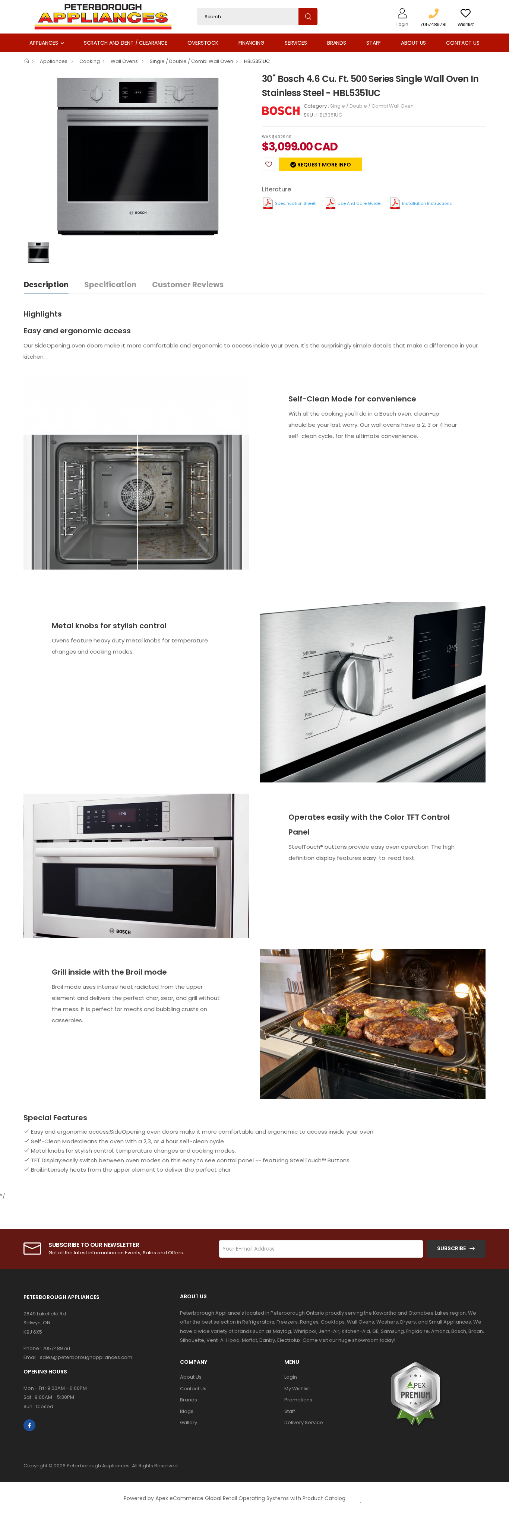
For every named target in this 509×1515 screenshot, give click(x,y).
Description (46, 284)
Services (296, 43)
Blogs (186, 1411)
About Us (413, 43)
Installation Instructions (427, 203)
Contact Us (463, 43)
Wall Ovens (125, 61)
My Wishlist (297, 1388)
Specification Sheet (295, 203)
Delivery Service (303, 1422)
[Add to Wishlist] (268, 164)
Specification (110, 284)
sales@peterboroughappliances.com (86, 1357)
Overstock (202, 43)
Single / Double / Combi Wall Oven (191, 61)
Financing (251, 43)
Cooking (89, 61)
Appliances (43, 43)
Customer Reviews (188, 284)
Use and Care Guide (359, 203)
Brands (336, 43)
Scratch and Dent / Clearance (125, 43)
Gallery (188, 1422)
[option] (137, 156)
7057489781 (56, 1348)
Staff (373, 43)
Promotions (298, 1399)
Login (290, 1377)
